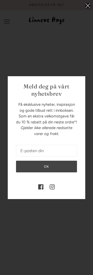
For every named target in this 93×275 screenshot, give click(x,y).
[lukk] (88, 5)
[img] (41, 187)
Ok (46, 166)
